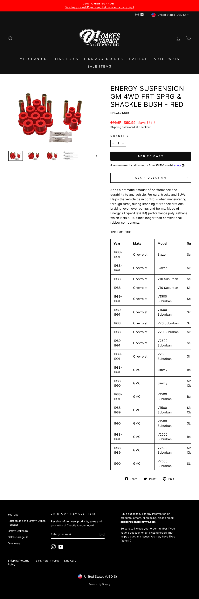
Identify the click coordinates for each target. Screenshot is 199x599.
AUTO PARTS (166, 59)
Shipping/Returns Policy (18, 562)
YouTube (13, 514)
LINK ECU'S (66, 59)
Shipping (115, 127)
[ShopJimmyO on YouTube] (60, 546)
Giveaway (14, 543)
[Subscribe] (102, 534)
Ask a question (151, 177)
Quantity (119, 136)
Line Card (70, 560)
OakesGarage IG (18, 537)
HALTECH (138, 59)
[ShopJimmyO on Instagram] (53, 546)
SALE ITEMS (99, 66)
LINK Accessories (103, 59)
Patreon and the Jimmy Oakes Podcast (26, 522)
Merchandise (34, 59)
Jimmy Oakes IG (18, 530)
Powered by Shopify (100, 584)
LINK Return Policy (47, 560)
